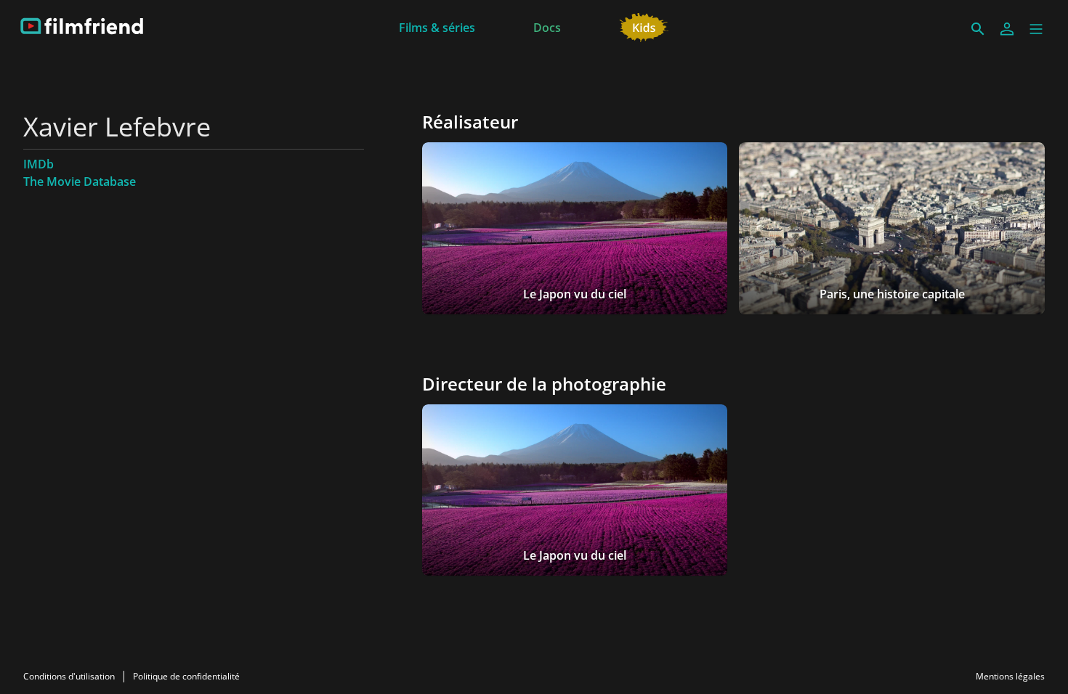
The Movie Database (79, 181)
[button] (1036, 29)
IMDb (38, 164)
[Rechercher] (977, 29)
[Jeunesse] (644, 26)
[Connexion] (1007, 29)
